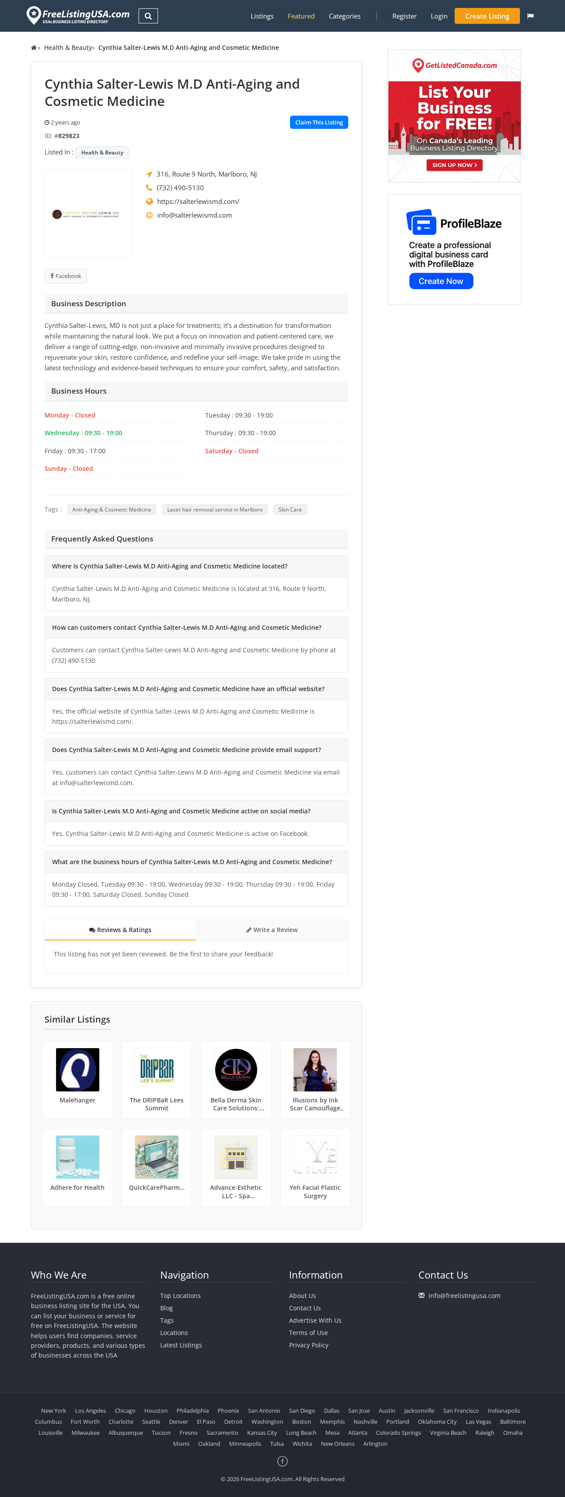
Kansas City (262, 1433)
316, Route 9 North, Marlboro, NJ (207, 173)
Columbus (48, 1422)
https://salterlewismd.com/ (198, 201)
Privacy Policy (308, 1345)
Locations (174, 1332)
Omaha (513, 1433)
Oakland (209, 1444)
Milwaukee (86, 1433)
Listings (262, 15)
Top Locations (180, 1295)
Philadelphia (193, 1410)
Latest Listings (181, 1345)
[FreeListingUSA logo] (77, 15)
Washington (267, 1422)
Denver (178, 1422)
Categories (345, 15)
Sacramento (222, 1433)
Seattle (151, 1422)
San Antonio (264, 1410)
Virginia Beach (448, 1433)
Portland (397, 1422)
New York (53, 1410)
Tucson (161, 1433)
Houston (156, 1410)
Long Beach (301, 1433)
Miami (181, 1444)
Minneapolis (245, 1444)
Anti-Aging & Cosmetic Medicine (111, 509)
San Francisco (461, 1410)
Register (404, 15)
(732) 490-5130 (180, 187)
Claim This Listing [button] (319, 122)
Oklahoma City (437, 1422)
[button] (530, 16)
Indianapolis (504, 1410)
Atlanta (357, 1433)
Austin (387, 1410)
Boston (301, 1422)
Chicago (125, 1410)
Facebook (68, 276)
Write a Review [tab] (275, 929)
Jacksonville (419, 1410)
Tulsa (277, 1444)
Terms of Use (308, 1332)
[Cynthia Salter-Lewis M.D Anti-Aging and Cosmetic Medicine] (89, 212)
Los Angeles (90, 1410)
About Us (302, 1295)
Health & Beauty (68, 47)
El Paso (206, 1422)
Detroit (233, 1422)
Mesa (332, 1433)
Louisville (50, 1433)
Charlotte (121, 1422)
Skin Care (290, 509)
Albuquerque (126, 1433)
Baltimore (513, 1422)
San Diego (302, 1410)
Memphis (332, 1422)
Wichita (302, 1444)
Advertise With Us (315, 1320)
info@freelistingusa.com (465, 1295)
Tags (167, 1320)
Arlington (375, 1444)
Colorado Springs (398, 1433)
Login (439, 15)
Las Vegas (478, 1422)
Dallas (331, 1410)
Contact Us (305, 1308)
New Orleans (337, 1444)
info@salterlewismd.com (194, 215)
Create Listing (487, 15)
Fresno (189, 1433)
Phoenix (228, 1410)
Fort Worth (85, 1422)
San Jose (359, 1410)
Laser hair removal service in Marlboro (215, 509)
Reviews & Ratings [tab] (123, 929)
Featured (301, 15)
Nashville (365, 1422)
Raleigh (484, 1433)
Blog (166, 1308)
